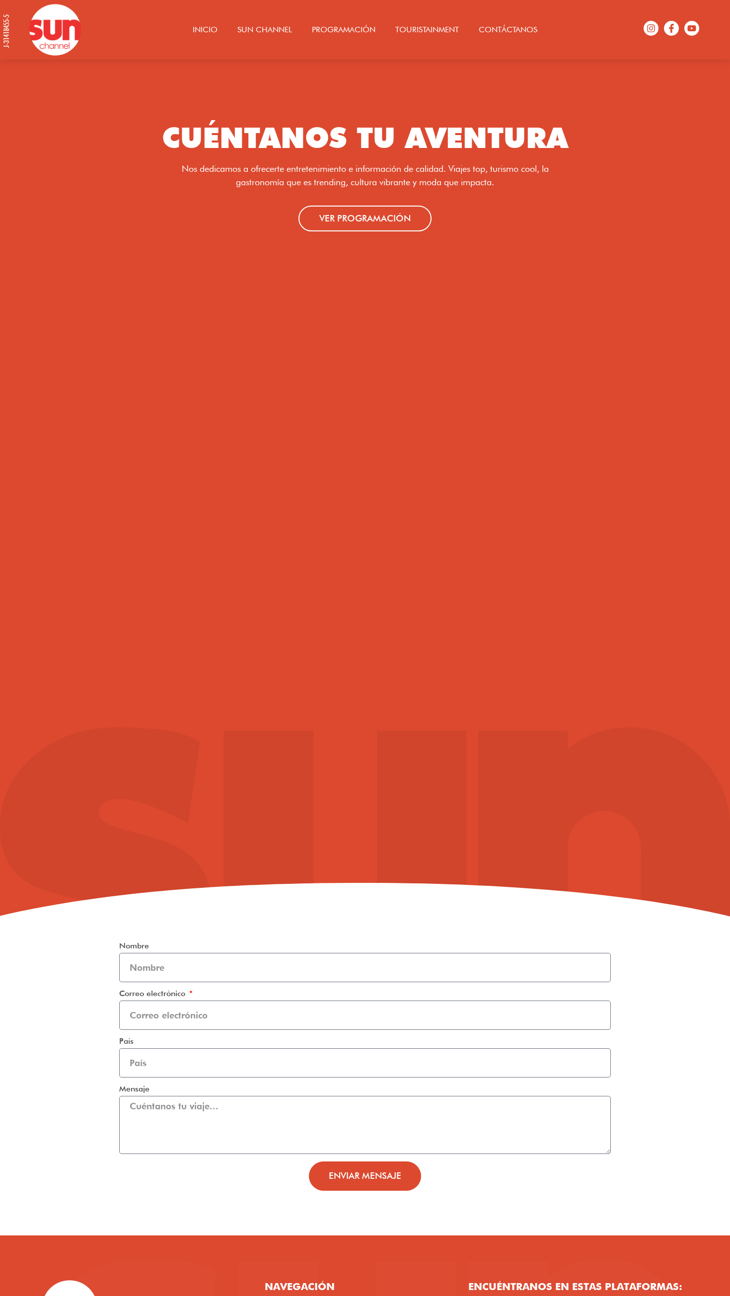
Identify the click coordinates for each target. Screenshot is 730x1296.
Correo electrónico (153, 994)
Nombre (134, 946)
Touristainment (427, 29)
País (126, 1041)
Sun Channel (264, 29)
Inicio (205, 29)
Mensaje (134, 1089)
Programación (343, 29)
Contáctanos (508, 29)
